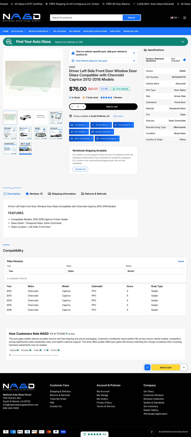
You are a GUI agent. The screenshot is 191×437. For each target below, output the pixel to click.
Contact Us (80, 169)
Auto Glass (17, 31)
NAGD (72, 67)
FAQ (52, 402)
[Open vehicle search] (134, 53)
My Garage (74, 31)
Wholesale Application (95, 31)
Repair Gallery (131, 31)
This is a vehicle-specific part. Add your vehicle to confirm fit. (101, 53)
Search (131, 17)
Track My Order (58, 398)
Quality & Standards (154, 402)
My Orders (102, 398)
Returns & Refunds (96, 193)
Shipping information (64, 193)
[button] (175, 17)
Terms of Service (106, 406)
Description (14, 193)
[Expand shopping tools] (184, 367)
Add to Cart (165, 367)
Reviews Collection (154, 398)
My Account (60, 31)
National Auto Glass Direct (177, 432)
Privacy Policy (104, 402)
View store (118, 116)
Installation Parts (38, 31)
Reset (181, 261)
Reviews (36, 193)
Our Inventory (151, 406)
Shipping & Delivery (60, 391)
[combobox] (95, 17)
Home (5, 31)
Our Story (115, 31)
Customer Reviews (154, 395)
